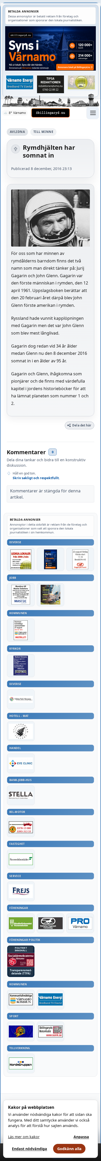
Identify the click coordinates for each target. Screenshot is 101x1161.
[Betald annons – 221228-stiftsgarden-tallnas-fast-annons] (21, 731)
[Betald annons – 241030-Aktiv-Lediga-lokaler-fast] (21, 559)
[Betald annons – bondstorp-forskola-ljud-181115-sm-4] (50, 84)
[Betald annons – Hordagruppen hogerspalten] (21, 1063)
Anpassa (81, 1136)
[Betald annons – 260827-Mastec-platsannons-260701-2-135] (21, 594)
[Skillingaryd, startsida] (50, 113)
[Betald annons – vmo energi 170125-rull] (50, 999)
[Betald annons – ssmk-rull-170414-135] (50, 1031)
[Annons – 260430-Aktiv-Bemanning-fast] (81, 82)
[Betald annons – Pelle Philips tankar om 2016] (19, 82)
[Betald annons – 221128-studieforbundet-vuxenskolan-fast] (21, 923)
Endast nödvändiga (29, 1148)
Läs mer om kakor (24, 1136)
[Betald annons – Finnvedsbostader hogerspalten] (21, 859)
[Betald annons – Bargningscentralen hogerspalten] (21, 827)
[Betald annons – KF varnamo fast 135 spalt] (21, 999)
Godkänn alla (69, 1148)
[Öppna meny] (92, 113)
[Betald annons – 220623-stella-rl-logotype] (21, 795)
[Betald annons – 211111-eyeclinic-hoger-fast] (21, 763)
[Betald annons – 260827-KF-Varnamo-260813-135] (21, 630)
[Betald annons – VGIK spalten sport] (21, 1031)
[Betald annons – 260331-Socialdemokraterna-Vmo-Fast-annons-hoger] (20, 960)
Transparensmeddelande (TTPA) (21, 972)
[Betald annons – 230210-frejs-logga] (21, 891)
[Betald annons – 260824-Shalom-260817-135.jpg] (21, 665)
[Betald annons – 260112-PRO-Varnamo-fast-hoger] (80, 923)
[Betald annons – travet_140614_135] (50, 923)
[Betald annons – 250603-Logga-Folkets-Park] (21, 699)
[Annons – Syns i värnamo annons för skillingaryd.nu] (50, 48)
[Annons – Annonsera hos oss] (50, 559)
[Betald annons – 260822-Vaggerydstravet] (80, 559)
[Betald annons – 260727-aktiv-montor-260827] (50, 594)
